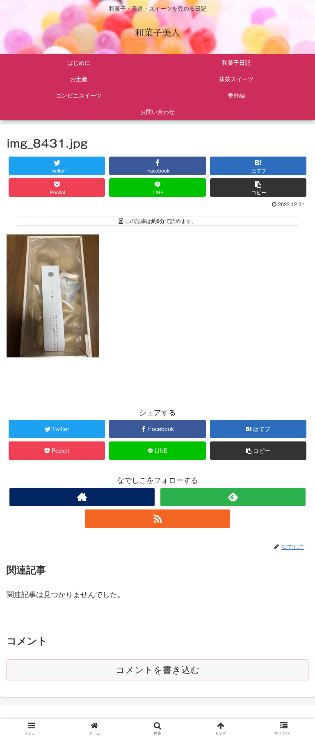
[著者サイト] (81, 497)
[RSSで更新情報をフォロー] (157, 518)
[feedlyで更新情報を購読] (232, 497)
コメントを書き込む (158, 670)
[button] (292, 697)
